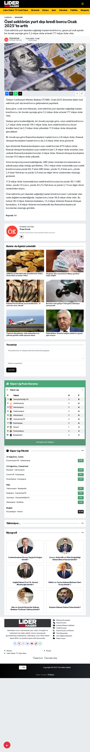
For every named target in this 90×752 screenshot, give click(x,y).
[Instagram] (23, 644)
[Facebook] (15, 644)
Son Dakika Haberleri (64, 636)
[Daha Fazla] (20, 94)
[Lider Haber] (11, 4)
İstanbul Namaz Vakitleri (65, 625)
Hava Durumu (61, 623)
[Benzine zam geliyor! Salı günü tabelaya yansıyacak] (65, 291)
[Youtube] (32, 644)
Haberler (8, 17)
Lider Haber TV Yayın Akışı (16, 653)
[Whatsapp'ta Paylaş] (16, 94)
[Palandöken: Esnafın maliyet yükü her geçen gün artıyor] (65, 321)
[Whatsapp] (40, 644)
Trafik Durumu (61, 628)
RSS (23, 667)
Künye (48, 651)
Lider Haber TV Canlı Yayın (15, 10)
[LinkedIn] (28, 644)
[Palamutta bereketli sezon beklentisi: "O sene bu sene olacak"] (25, 291)
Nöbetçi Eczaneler (63, 620)
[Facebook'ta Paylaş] (7, 94)
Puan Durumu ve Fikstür (65, 630)
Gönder (11, 370)
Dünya (45, 10)
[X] (19, 644)
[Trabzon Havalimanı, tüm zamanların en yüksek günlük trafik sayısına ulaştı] (25, 321)
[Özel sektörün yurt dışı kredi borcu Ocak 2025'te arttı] (45, 67)
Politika (73, 10)
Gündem (63, 10)
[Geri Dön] (7, 745)
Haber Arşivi (61, 638)
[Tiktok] (36, 644)
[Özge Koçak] (12, 231)
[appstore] (38, 658)
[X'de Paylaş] (11, 94)
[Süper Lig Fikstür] (82, 451)
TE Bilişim (50, 675)
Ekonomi (35, 10)
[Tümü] (82, 523)
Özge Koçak (25, 229)
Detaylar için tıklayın (45, 442)
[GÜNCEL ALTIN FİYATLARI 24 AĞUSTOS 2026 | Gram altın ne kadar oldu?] (25, 261)
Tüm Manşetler (62, 633)
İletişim (9, 651)
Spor (54, 10)
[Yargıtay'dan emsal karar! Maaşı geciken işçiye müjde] (65, 261)
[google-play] (51, 658)
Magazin (85, 10)
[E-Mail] (21, 237)
